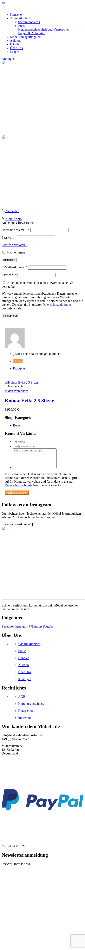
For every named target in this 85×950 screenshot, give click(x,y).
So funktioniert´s (21, 18)
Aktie (18, 361)
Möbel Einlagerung (25, 37)
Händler (15, 44)
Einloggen (9, 259)
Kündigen (8, 58)
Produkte (19, 368)
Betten (17, 425)
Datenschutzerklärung (56, 304)
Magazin (15, 51)
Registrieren (10, 315)
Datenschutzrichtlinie (18, 485)
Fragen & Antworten (31, 33)
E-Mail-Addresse (14, 267)
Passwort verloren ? (14, 245)
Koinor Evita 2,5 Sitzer (29, 400)
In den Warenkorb (16, 391)
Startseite (16, 14)
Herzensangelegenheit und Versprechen (44, 29)
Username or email (16, 230)
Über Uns (16, 48)
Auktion (15, 40)
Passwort (9, 237)
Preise (22, 25)
